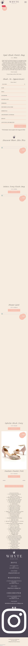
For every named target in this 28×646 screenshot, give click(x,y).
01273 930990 (14, 570)
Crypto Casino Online (14, 546)
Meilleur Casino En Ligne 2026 (14, 529)
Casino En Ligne (14, 495)
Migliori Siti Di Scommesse (14, 509)
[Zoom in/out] (0, 644)
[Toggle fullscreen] (2, 644)
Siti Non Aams (15, 547)
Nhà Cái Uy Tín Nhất (14, 524)
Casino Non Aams (14, 519)
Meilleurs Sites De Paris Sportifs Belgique (14, 523)
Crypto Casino (15, 522)
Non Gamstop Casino (14, 514)
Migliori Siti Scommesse (14, 548)
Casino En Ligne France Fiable (14, 535)
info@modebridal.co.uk (14, 573)
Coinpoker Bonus (14, 544)
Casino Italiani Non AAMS (14, 543)
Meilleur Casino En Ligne (15, 530)
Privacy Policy (14, 640)
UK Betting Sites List (14, 516)
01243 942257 (14, 601)
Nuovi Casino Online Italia (14, 540)
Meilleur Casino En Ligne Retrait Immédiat (14, 511)
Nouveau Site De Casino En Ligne (14, 536)
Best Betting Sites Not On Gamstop (14, 518)
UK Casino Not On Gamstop (14, 501)
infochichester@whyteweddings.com (14, 603)
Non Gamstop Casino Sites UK (14, 494)
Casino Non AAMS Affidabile (14, 538)
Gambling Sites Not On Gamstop (15, 499)
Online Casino (15, 503)
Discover (14, 191)
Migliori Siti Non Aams (14, 531)
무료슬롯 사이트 (14, 534)
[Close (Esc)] (4, 644)
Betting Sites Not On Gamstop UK (15, 497)
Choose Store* (13, 82)
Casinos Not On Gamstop (14, 507)
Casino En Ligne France (14, 496)
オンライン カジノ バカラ (15, 525)
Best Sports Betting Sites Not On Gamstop (14, 521)
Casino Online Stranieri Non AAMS (14, 537)
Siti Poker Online (14, 541)
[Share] (3, 644)
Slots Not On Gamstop (14, 504)
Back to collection (14, 486)
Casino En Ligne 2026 (14, 526)
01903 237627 (14, 586)
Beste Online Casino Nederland (14, 512)
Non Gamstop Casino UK (14, 498)
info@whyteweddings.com (14, 588)
